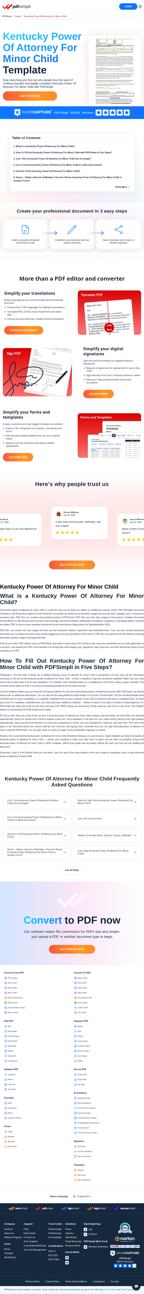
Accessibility (54, 1237)
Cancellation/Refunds (35, 1245)
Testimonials (54, 1233)
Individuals (71, 1237)
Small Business (73, 1241)
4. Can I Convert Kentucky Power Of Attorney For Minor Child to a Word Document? (58, 165)
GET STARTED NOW (72, 564)
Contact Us (29, 1237)
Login (128, 6)
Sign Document (98, 394)
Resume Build (72, 1245)
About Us (9, 1233)
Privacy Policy (32, 1281)
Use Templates (18, 457)
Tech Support (30, 1241)
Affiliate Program (13, 1237)
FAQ (26, 1229)
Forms (18, 16)
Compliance (99, 1281)
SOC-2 (52, 1251)
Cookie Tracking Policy (129, 1289)
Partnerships (55, 1229)
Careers (8, 1229)
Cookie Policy (52, 1281)
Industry (69, 1233)
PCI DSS (53, 1255)
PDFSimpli (7, 16)
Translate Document (24, 330)
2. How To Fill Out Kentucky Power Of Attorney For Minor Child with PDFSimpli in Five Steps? (63, 152)
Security (115, 1281)
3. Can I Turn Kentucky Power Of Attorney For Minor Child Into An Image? (52, 159)
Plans (68, 1229)
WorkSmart (10, 1257)
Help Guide (29, 1233)
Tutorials (8, 1253)
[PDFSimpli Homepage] (16, 6)
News (7, 1249)
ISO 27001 (53, 1259)
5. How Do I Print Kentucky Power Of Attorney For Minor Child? (47, 171)
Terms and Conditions (76, 1281)
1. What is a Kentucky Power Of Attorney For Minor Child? (44, 146)
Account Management (35, 1250)
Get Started (30, 96)
